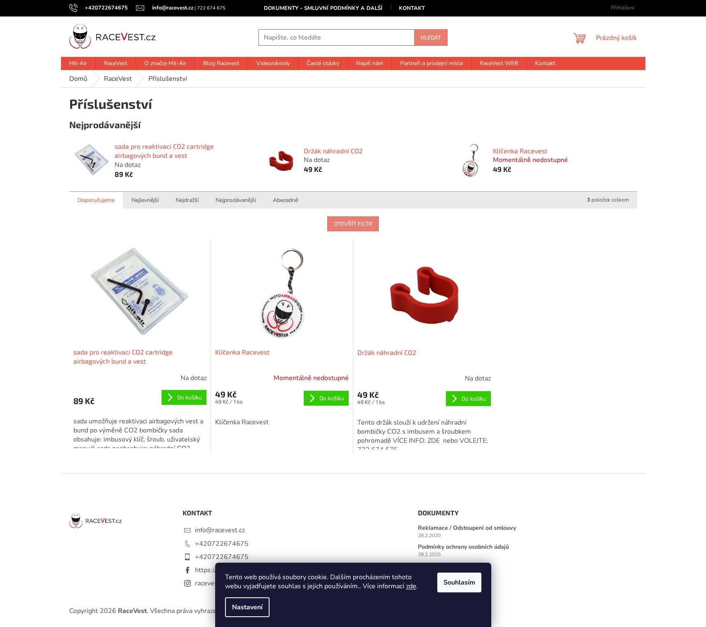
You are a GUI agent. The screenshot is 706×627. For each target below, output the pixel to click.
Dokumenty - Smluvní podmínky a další (323, 8)
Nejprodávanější (236, 200)
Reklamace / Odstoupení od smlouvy (467, 528)
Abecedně (285, 200)
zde (411, 586)
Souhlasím (459, 582)
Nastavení (247, 607)
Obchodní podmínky (444, 566)
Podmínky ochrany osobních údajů (463, 547)
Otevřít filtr (353, 223)
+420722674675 (222, 543)
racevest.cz (211, 583)
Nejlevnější (145, 200)
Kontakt (412, 8)
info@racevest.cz (220, 530)
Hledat (431, 37)
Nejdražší (187, 200)
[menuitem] (78, 63)
